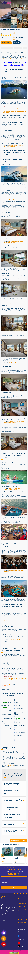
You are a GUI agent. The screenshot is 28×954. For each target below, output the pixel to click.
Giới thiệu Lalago (21, 900)
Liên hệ (19, 925)
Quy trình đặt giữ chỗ (22, 916)
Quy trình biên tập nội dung (22, 920)
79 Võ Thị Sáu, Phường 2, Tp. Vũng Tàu (10, 908)
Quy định (18, 48)
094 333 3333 (11, 688)
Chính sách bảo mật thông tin (22, 913)
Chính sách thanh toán (22, 903)
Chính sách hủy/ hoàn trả (22, 910)
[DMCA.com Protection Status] (14, 952)
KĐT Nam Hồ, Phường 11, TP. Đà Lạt (10, 911)
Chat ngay (16, 42)
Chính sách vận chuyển (22, 906)
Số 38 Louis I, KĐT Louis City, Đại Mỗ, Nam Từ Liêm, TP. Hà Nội (10, 905)
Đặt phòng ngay (6, 42)
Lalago (10, 950)
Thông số (9, 48)
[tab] (9, 48)
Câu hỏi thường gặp (22, 922)
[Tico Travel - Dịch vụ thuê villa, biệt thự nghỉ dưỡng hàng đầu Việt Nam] (6, 5)
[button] (25, 855)
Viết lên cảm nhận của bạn (18, 840)
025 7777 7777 (20, 639)
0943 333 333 (13, 639)
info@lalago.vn (8, 916)
